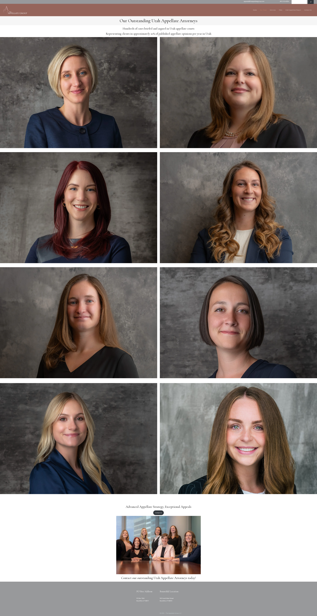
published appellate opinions (175, 33)
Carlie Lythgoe (238, 477)
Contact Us (158, 513)
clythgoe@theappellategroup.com (238, 492)
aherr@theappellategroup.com (78, 376)
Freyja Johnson (238, 131)
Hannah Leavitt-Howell (238, 362)
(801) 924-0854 (284, 1)
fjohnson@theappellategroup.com (238, 146)
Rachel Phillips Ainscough (78, 246)
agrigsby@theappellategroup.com (238, 261)
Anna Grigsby (238, 246)
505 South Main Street (167, 598)
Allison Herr (78, 362)
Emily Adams (78, 131)
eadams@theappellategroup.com (78, 146)
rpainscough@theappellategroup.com (78, 261)
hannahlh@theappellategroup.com (238, 376)
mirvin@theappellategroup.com (78, 492)
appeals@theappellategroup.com (254, 1)
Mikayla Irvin (79, 477)
